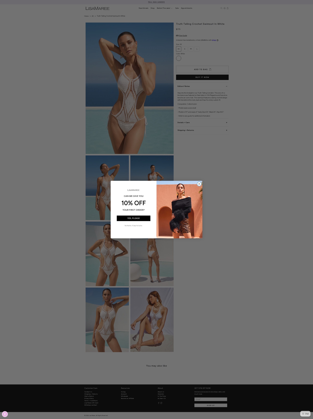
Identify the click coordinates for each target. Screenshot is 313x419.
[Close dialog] (199, 184)
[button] (5, 414)
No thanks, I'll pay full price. (133, 225)
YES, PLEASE (133, 218)
